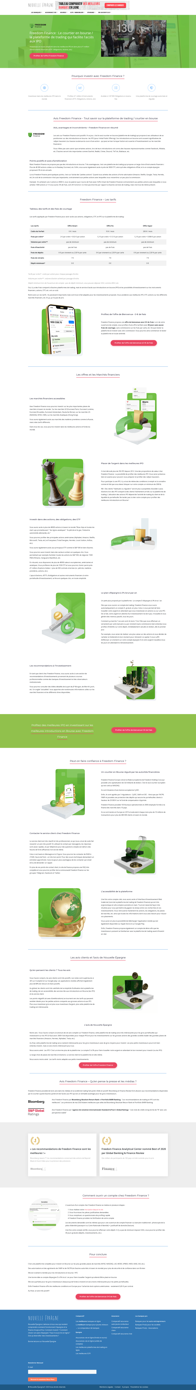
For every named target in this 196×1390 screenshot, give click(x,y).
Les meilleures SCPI (83, 1353)
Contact (118, 1387)
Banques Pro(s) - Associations (146, 1328)
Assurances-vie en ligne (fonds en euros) (91, 1337)
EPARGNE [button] (90, 12)
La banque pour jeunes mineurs (92, 1325)
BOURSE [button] (63, 12)
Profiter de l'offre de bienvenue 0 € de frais (133, 730)
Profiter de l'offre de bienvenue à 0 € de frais (134, 343)
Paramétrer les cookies (139, 1387)
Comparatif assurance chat (121, 1334)
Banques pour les (150, 1321)
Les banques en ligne (88, 1321)
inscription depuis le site (94, 1209)
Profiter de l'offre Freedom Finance (49, 56)
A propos (125, 1387)
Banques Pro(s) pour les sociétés (147, 1325)
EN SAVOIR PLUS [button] (104, 12)
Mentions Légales (106, 1387)
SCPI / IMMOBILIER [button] (76, 12)
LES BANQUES (36, 12)
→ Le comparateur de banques (87, 1328)
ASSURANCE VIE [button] (50, 12)
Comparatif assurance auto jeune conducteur (120, 1322)
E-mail (30, 1367)
